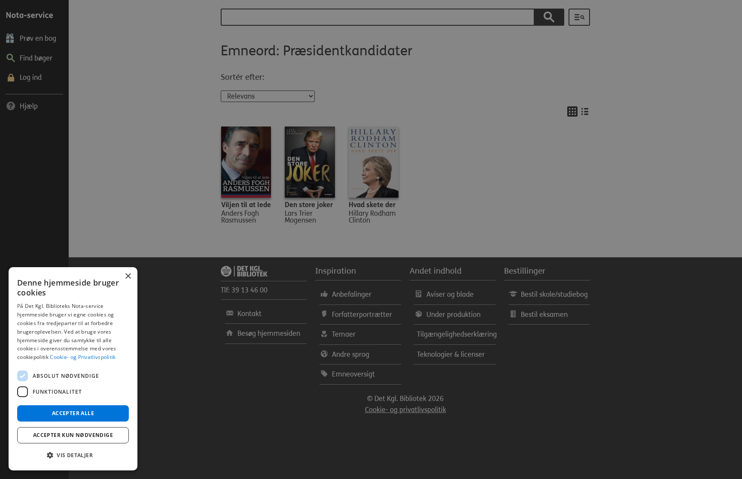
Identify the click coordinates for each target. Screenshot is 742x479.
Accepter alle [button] (73, 413)
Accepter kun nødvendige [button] (73, 435)
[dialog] (73, 368)
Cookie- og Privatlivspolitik (83, 357)
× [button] (128, 276)
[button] (73, 455)
